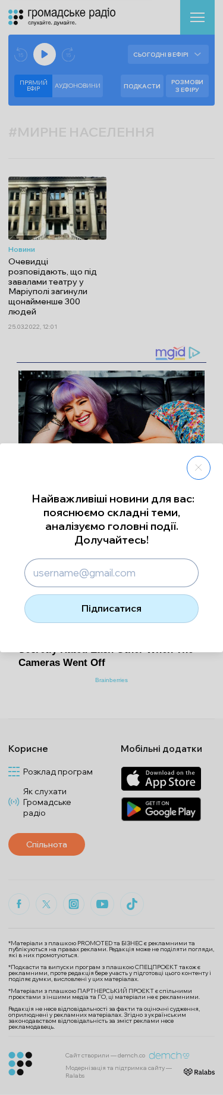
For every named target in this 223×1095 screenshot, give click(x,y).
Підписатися (111, 608)
